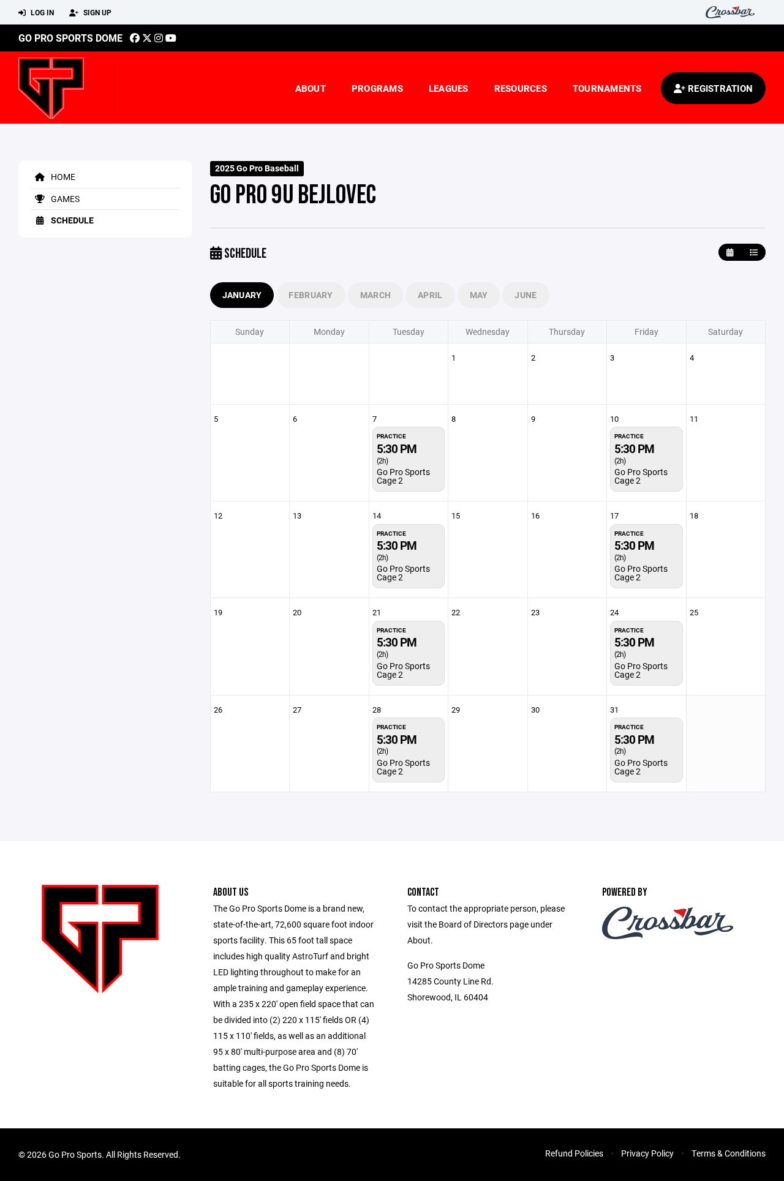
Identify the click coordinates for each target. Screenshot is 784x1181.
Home (62, 176)
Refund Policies (574, 1153)
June (525, 295)
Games (64, 198)
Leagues (449, 88)
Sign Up (96, 12)
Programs (377, 88)
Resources (520, 88)
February (310, 295)
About (310, 88)
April (430, 295)
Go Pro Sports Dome (70, 37)
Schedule (71, 220)
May (479, 295)
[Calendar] (729, 252)
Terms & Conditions (729, 1153)
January (242, 295)
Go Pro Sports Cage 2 (403, 476)
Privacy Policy (647, 1153)
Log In (41, 12)
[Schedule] (754, 252)
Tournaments (607, 88)
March (375, 295)
